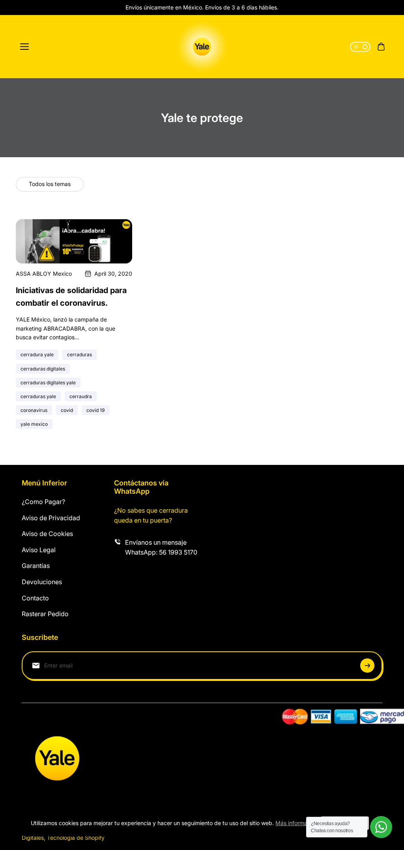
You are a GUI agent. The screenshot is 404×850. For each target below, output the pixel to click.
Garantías (36, 566)
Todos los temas (50, 184)
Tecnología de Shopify (76, 837)
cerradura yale (37, 354)
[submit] (367, 665)
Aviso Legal (39, 550)
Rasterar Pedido (45, 614)
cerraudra (80, 396)
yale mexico (34, 424)
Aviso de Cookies (47, 534)
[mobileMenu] (24, 46)
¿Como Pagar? (43, 502)
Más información (296, 823)
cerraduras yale (38, 396)
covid (67, 410)
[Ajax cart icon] (381, 46)
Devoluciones (42, 582)
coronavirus (34, 410)
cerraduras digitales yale (48, 383)
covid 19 (95, 410)
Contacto (35, 598)
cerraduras (79, 354)
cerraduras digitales (43, 369)
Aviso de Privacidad (51, 518)
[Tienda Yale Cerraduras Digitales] (202, 46)
